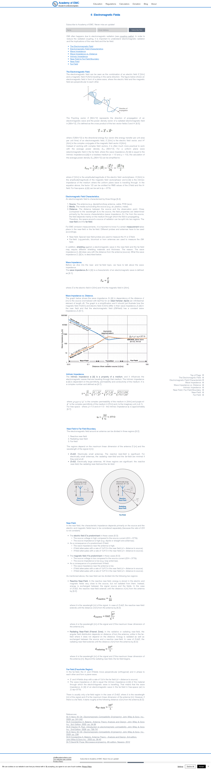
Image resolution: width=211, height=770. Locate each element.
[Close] (208, 766)
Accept (201, 766)
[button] (98, 4)
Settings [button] (180, 766)
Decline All (190, 766)
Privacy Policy (87, 766)
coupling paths (126, 36)
